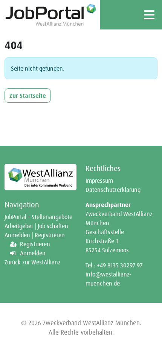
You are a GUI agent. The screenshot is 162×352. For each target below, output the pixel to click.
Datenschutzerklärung (113, 189)
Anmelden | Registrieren (35, 235)
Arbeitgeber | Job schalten (36, 226)
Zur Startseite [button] (27, 95)
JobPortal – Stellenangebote (38, 217)
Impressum (99, 180)
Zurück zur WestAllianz (33, 262)
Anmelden (33, 253)
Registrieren (35, 244)
